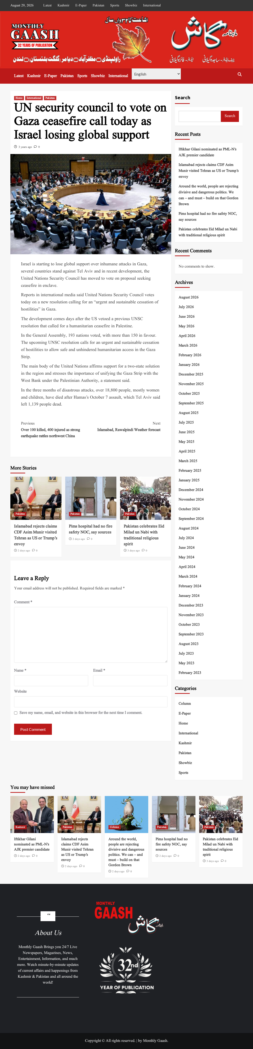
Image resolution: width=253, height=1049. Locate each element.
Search (182, 97)
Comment (23, 602)
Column (185, 703)
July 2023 (186, 653)
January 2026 (189, 365)
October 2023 (189, 624)
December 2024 (191, 490)
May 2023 (186, 663)
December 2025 (191, 374)
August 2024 (189, 528)
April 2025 (187, 451)
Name (20, 670)
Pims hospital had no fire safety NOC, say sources (90, 529)
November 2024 (191, 499)
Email (99, 670)
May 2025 (186, 442)
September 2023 (191, 634)
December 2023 (191, 605)
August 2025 (189, 413)
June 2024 (187, 547)
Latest (47, 5)
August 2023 (189, 644)
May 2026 (186, 326)
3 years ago (25, 147)
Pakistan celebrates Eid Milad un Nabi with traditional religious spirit (144, 535)
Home (19, 98)
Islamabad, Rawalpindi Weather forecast (128, 427)
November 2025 (191, 384)
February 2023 (190, 673)
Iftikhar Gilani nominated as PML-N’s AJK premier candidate (207, 152)
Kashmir (63, 5)
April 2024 (187, 567)
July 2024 (186, 538)
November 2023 (191, 615)
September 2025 (191, 403)
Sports (114, 5)
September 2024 (191, 519)
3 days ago (133, 551)
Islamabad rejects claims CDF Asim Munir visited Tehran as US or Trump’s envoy (35, 535)
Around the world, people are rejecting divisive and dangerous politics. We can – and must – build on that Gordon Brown (208, 195)
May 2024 (186, 557)
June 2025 (187, 432)
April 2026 (187, 336)
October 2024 (189, 509)
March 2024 (188, 576)
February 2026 (190, 355)
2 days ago (24, 551)
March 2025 (188, 461)
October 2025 (189, 393)
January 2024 (189, 596)
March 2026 (188, 345)
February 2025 (190, 470)
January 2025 (189, 480)
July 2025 (186, 422)
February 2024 (190, 586)
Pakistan (98, 5)
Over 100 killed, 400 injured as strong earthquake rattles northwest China (50, 430)
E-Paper (81, 5)
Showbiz (131, 5)
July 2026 (186, 307)
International (152, 5)
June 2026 (187, 316)
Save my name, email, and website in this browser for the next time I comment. (81, 713)
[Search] (239, 74)
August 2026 (189, 297)
